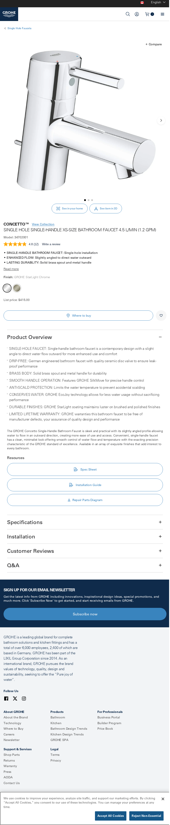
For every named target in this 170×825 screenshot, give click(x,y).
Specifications (24, 522)
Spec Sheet (88, 469)
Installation (21, 536)
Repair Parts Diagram (87, 500)
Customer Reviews (30, 550)
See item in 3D (108, 208)
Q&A (13, 565)
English (156, 2)
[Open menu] (162, 14)
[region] (85, 808)
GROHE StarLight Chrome (7, 288)
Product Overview (29, 337)
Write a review (51, 244)
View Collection (43, 224)
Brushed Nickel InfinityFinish (16, 288)
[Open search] (128, 14)
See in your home (72, 208)
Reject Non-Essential (146, 815)
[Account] (137, 14)
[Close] (163, 799)
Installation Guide (88, 485)
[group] (85, 120)
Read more (11, 268)
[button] (153, 44)
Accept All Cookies (110, 815)
